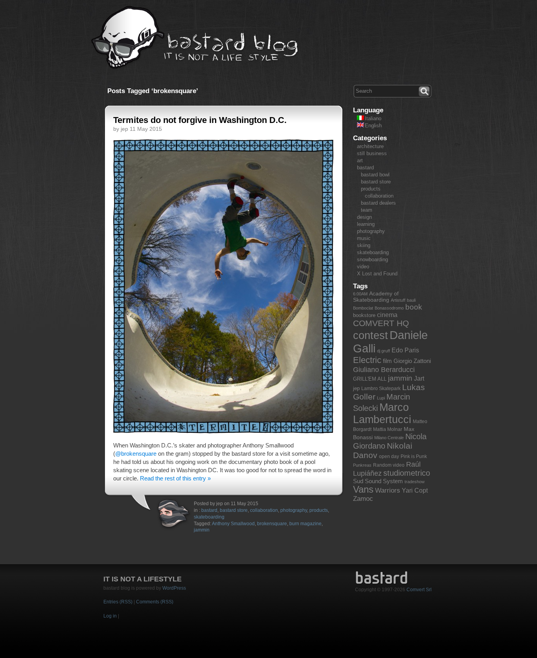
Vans (363, 489)
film (387, 360)
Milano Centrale (389, 437)
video (363, 266)
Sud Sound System (378, 481)
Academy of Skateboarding (376, 296)
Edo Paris (405, 350)
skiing (363, 245)
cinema (387, 315)
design (364, 217)
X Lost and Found (377, 274)
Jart (419, 378)
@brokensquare (135, 453)
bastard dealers (378, 203)
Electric (367, 360)
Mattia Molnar (387, 429)
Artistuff (398, 300)
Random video (389, 465)
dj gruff (383, 350)
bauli (411, 300)
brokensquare (272, 523)
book (413, 307)
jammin (202, 530)
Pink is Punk (414, 456)
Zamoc (363, 498)
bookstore (364, 315)
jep (356, 388)
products (318, 510)
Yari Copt (415, 490)
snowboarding (372, 259)
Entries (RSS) (117, 602)
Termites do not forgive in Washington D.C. (200, 120)
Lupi (381, 398)
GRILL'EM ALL (369, 379)
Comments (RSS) (154, 602)
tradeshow (415, 481)
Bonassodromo (389, 308)
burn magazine (305, 523)
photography (293, 510)
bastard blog (195, 37)
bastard (209, 510)
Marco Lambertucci (382, 413)
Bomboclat (363, 308)
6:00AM (360, 293)
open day (389, 456)
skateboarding (209, 517)
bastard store (234, 510)
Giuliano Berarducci (384, 369)
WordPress (174, 588)
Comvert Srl (419, 589)
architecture (370, 146)
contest (370, 335)
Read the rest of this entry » (175, 478)
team (366, 210)
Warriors (387, 490)
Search (425, 90)
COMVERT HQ (381, 323)
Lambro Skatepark (381, 388)
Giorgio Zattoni (412, 360)
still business (372, 153)
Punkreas (362, 465)
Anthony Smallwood (233, 523)
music (364, 238)
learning (366, 224)
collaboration (264, 510)
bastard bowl (375, 175)
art (360, 160)
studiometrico (406, 473)
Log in (110, 616)
